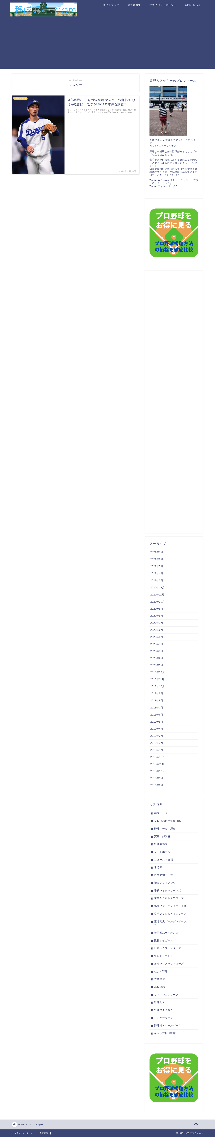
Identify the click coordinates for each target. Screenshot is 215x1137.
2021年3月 (156, 580)
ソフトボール (162, 851)
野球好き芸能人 (163, 1010)
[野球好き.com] (43, 15)
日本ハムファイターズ (167, 948)
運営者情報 (134, 5)
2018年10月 (157, 771)
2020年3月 (156, 651)
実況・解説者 (162, 836)
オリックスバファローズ (169, 963)
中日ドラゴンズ (163, 955)
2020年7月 (156, 622)
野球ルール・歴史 (165, 828)
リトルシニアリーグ (166, 994)
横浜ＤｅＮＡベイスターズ (170, 913)
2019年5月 (156, 721)
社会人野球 (161, 971)
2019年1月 (156, 749)
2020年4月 (156, 644)
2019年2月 (156, 742)
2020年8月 (156, 615)
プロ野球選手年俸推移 (167, 820)
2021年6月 (156, 559)
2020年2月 (156, 658)
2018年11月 (157, 764)
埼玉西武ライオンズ (166, 932)
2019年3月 (156, 735)
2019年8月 (156, 700)
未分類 (158, 867)
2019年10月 (157, 686)
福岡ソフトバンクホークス (170, 905)
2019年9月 (156, 693)
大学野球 (159, 979)
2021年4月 (156, 573)
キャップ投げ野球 (165, 1033)
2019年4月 (156, 728)
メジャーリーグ (163, 1017)
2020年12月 (157, 587)
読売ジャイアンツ (165, 882)
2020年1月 (156, 665)
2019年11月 (157, 679)
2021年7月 (156, 552)
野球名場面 (161, 844)
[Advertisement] (107, 45)
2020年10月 (157, 601)
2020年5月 (156, 636)
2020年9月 (156, 608)
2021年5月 (156, 566)
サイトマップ (111, 5)
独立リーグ (161, 813)
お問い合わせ (193, 5)
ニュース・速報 (163, 859)
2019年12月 (157, 672)
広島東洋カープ (163, 875)
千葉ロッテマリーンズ (167, 890)
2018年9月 (156, 778)
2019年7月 (156, 707)
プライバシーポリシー (162, 5)
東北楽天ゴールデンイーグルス (171, 923)
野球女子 (159, 1002)
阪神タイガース (163, 940)
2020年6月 (156, 629)
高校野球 (159, 986)
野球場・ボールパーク (167, 1025)
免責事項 (44, 1133)
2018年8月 (156, 785)
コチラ (174, 186)
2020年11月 (157, 594)
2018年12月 (157, 757)
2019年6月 (156, 714)
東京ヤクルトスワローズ (169, 898)
